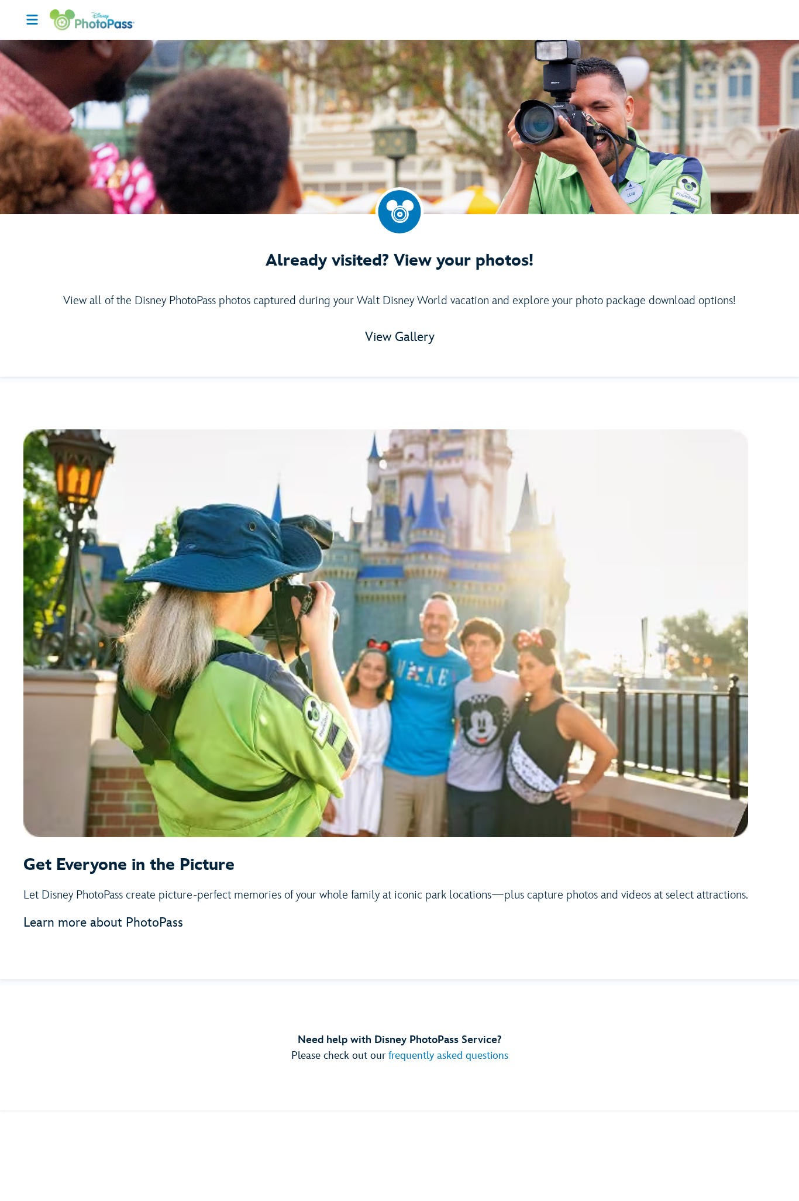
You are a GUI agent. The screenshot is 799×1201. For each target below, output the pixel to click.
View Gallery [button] (400, 337)
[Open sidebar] (32, 19)
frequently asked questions (448, 1055)
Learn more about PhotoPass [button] (103, 923)
